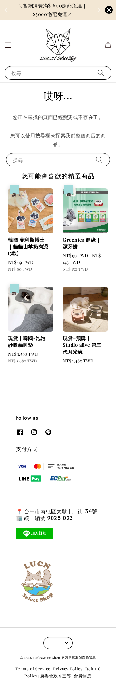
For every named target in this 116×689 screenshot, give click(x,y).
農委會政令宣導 (55, 675)
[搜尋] (101, 72)
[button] (8, 45)
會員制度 (83, 675)
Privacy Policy (68, 668)
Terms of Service (33, 668)
